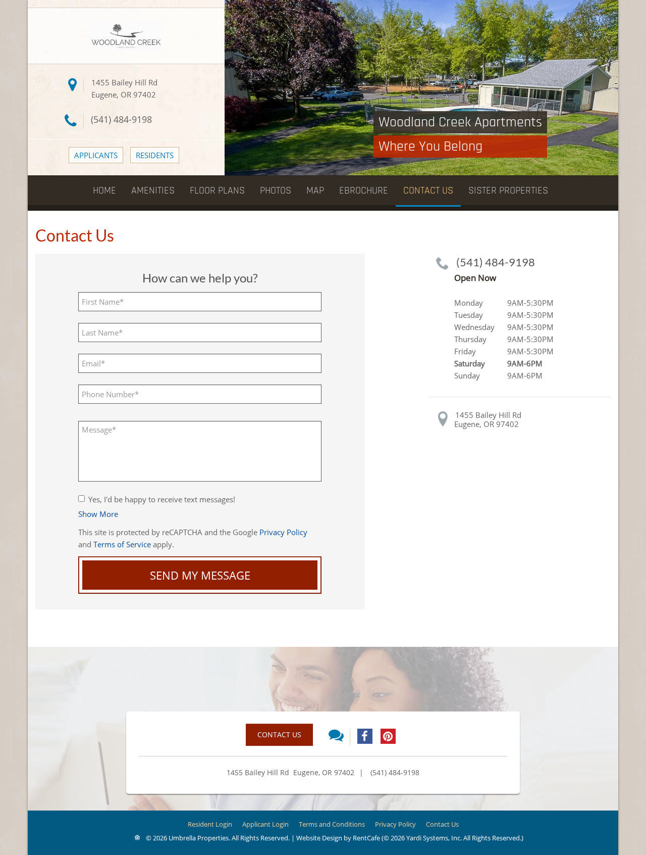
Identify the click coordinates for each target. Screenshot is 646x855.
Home (104, 190)
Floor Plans (217, 190)
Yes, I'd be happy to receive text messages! (161, 499)
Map (315, 190)
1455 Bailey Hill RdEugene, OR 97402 (487, 419)
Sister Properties (508, 190)
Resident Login (210, 824)
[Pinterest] (388, 736)
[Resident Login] (155, 155)
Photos (275, 190)
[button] (98, 514)
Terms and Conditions (332, 824)
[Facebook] (364, 736)
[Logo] (126, 35)
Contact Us (428, 190)
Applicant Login (265, 824)
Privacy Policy (283, 532)
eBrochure (363, 190)
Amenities (153, 190)
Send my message (200, 575)
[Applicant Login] (96, 155)
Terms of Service (122, 544)
